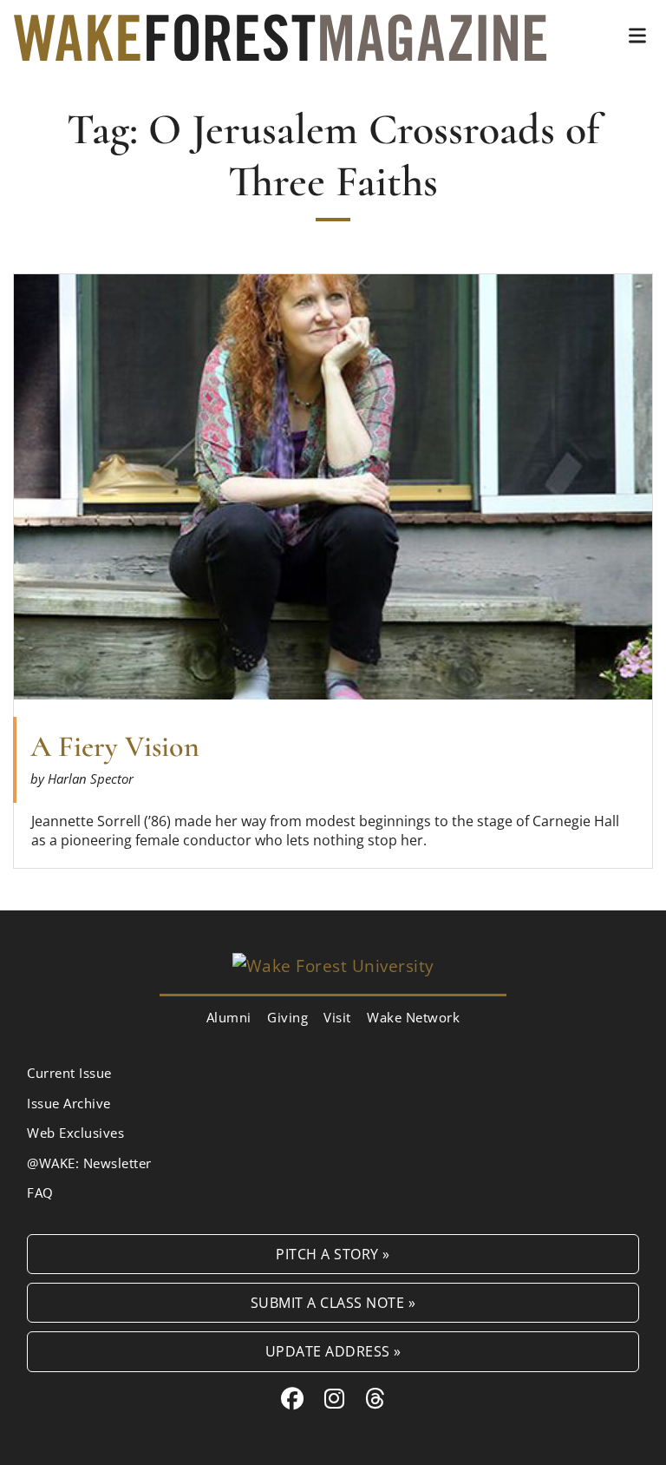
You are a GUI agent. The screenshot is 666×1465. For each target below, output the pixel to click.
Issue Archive (69, 1103)
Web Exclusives (75, 1132)
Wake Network (413, 1017)
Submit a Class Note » (333, 1302)
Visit (337, 1017)
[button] (637, 35)
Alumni (228, 1017)
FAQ (40, 1192)
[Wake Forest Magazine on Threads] (375, 1398)
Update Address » (333, 1351)
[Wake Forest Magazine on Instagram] (334, 1398)
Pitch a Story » (333, 1254)
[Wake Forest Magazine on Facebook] (292, 1398)
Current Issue (69, 1072)
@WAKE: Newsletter (89, 1163)
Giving (287, 1017)
